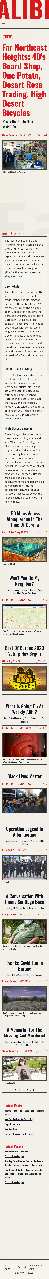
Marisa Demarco (9, 135)
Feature (7, 37)
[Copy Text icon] (20, 233)
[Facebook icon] (11, 233)
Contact (22, 1267)
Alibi (4, 661)
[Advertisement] (24, 202)
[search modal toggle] (44, 24)
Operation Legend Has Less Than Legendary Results (24, 1112)
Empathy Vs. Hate (12, 1124)
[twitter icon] (15, 233)
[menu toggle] (3, 23)
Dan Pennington (9, 599)
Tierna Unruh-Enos (10, 1051)
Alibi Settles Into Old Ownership (19, 1119)
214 (29, 1090)
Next (35, 1090)
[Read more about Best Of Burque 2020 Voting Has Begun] (24, 680)
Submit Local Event (35, 1267)
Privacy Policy (8, 1267)
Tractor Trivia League (14, 1156)
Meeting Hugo (11, 1129)
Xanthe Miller (8, 532)
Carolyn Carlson (9, 914)
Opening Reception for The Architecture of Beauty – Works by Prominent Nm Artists (24, 1163)
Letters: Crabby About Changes (19, 1134)
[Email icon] (24, 233)
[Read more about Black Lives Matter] (24, 802)
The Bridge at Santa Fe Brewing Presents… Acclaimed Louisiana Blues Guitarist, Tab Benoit (24, 1173)
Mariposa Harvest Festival (16, 1151)
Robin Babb (7, 850)
